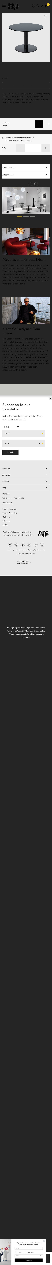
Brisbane (6, 521)
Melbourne (6, 517)
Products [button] (6, 469)
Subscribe (35, 1260)
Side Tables (13, 66)
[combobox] (11, 426)
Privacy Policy (21, 553)
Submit (10, 452)
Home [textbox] (5, 426)
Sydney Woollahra (9, 513)
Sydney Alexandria (9, 509)
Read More (9, 289)
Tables (4, 66)
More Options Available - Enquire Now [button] (16, 159)
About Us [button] (6, 475)
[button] (26, 124)
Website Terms (30, 553)
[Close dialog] (50, 1241)
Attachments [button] (7, 175)
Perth (4, 525)
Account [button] (5, 481)
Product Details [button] (8, 168)
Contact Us (7, 502)
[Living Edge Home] (13, 6)
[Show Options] (47, 1255)
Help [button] (4, 487)
